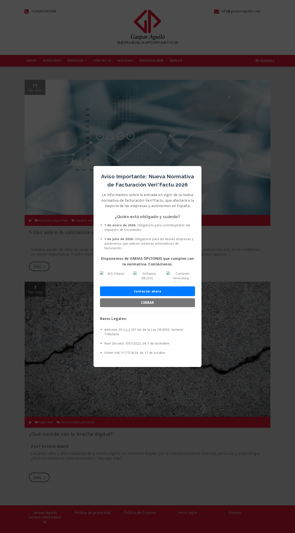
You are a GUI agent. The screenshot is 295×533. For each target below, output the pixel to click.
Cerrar (147, 302)
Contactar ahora (147, 291)
